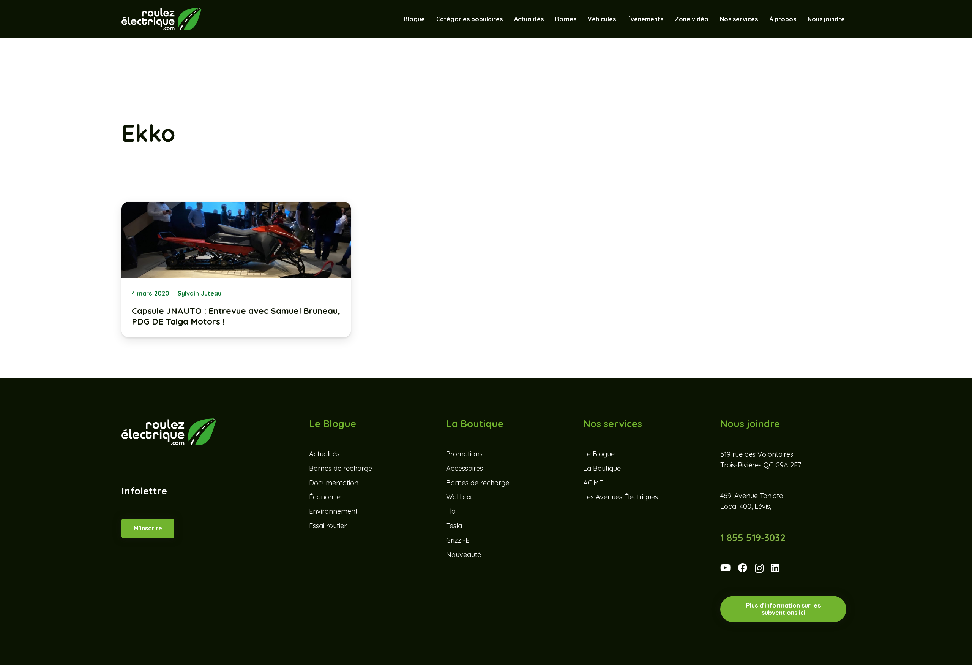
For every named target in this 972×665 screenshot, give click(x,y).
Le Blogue (599, 454)
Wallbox (459, 496)
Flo (451, 511)
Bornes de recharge (340, 468)
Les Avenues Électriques (620, 496)
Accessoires (464, 468)
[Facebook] (742, 567)
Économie (325, 496)
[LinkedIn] (775, 567)
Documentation (333, 482)
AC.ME (593, 482)
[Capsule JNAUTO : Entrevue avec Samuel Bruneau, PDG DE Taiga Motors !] (236, 269)
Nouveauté (463, 554)
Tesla (454, 525)
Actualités (324, 454)
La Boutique (602, 468)
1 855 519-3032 (752, 537)
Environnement (333, 511)
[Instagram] (759, 568)
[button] (619, 19)
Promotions (464, 454)
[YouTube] (725, 567)
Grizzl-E (457, 540)
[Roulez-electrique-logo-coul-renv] (162, 19)
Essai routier (328, 525)
